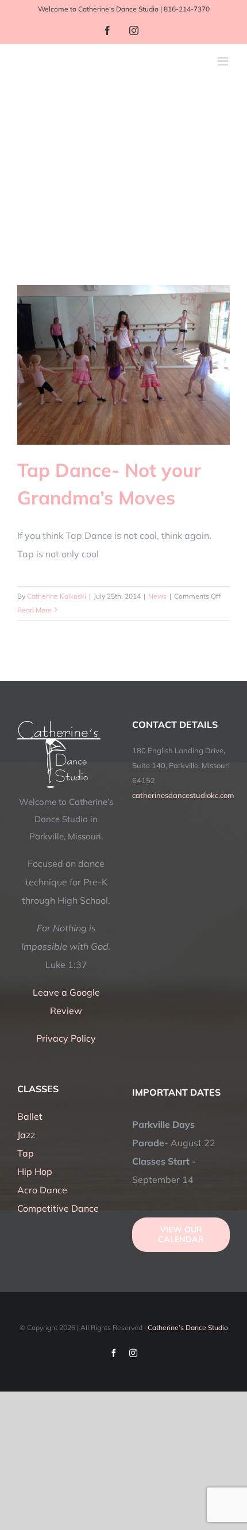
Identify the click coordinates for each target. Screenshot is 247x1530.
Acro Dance (42, 1190)
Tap (25, 1153)
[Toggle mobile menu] (224, 61)
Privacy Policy (66, 1038)
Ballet (30, 1116)
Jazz (26, 1134)
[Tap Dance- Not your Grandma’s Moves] (123, 365)
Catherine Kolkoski (56, 596)
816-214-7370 (187, 9)
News (157, 596)
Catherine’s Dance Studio (188, 1327)
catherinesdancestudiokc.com (183, 795)
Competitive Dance (58, 1208)
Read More (34, 610)
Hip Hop (34, 1171)
